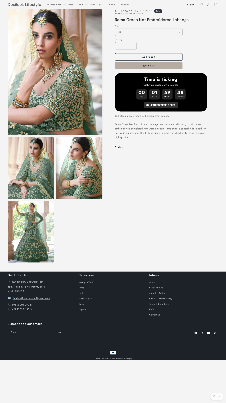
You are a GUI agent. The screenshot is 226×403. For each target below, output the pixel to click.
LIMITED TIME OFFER (163, 105)
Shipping (119, 13)
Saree (81, 287)
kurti (81, 293)
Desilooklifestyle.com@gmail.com (31, 298)
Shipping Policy (157, 293)
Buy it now (149, 65)
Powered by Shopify (124, 358)
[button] (56, 4)
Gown (81, 303)
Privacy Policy (156, 287)
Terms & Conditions (159, 303)
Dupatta (82, 309)
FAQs (152, 309)
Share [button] (121, 147)
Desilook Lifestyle (108, 358)
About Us (153, 282)
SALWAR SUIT (85, 298)
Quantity (118, 39)
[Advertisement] (92, 381)
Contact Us (154, 314)
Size (117, 26)
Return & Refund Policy (160, 298)
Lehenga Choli (86, 282)
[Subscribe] (59, 332)
